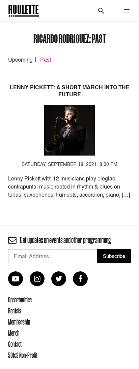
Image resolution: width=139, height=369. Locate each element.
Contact (15, 344)
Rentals (14, 310)
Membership (19, 321)
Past (45, 59)
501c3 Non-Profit (22, 355)
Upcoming (20, 59)
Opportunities (20, 299)
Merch (14, 333)
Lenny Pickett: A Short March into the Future (70, 90)
